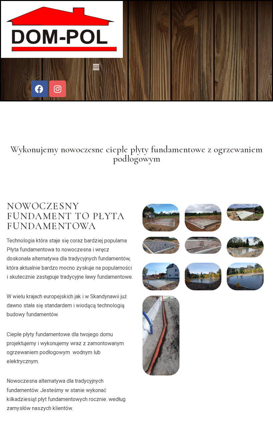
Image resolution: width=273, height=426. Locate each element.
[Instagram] (57, 88)
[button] (96, 67)
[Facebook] (39, 88)
